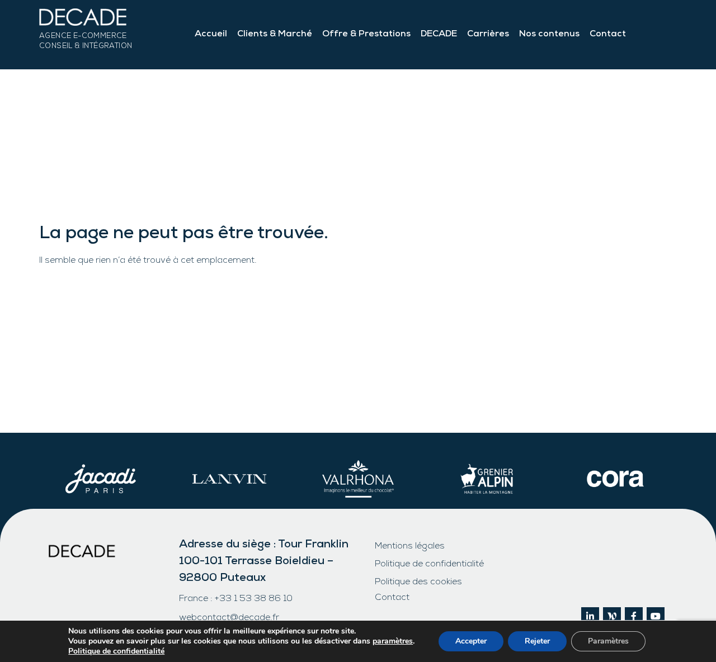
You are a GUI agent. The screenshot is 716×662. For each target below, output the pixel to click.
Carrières (488, 34)
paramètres (393, 641)
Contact (608, 34)
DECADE (439, 34)
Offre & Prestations (366, 34)
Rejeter (537, 641)
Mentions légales (410, 546)
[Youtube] (656, 616)
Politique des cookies (418, 582)
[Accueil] (85, 20)
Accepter (471, 641)
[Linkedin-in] (590, 616)
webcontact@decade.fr (229, 618)
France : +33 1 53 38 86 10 (236, 599)
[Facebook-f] (634, 616)
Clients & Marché (274, 34)
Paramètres (608, 641)
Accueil (211, 34)
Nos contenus (549, 34)
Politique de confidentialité (429, 564)
